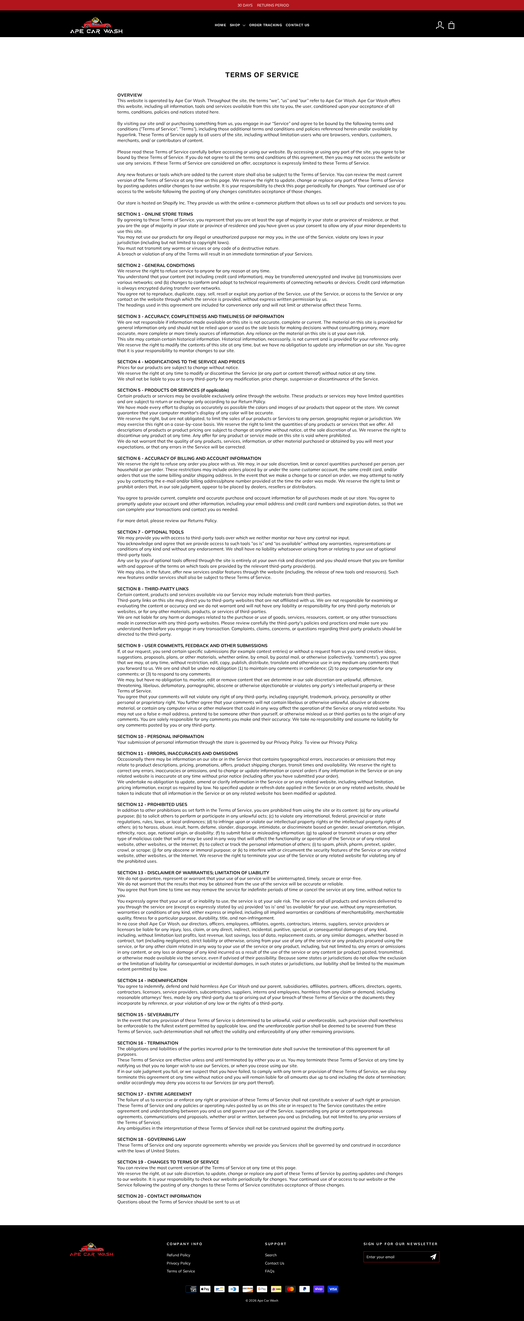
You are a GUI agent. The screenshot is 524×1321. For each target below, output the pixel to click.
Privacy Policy (178, 1263)
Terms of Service (181, 1271)
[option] (262, 5)
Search (271, 1254)
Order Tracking (265, 25)
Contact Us (297, 25)
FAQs (270, 1271)
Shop (235, 25)
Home (220, 25)
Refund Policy (178, 1254)
